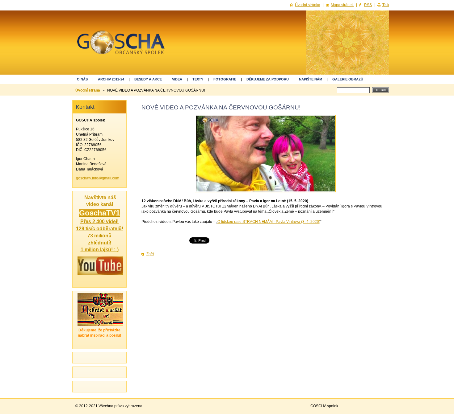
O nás (82, 79)
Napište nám (310, 79)
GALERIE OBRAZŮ (347, 79)
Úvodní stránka (307, 5)
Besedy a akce (148, 79)
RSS (368, 5)
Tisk (385, 5)
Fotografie (224, 79)
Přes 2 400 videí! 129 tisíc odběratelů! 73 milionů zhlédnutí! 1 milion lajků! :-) (99, 235)
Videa (177, 79)
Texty (197, 79)
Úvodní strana (87, 90)
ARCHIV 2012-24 (111, 79)
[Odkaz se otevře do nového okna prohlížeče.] (265, 153)
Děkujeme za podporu (267, 79)
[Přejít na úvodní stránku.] (121, 46)
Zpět (150, 254)
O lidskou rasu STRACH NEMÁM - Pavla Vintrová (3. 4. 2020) (268, 221)
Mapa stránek (342, 5)
